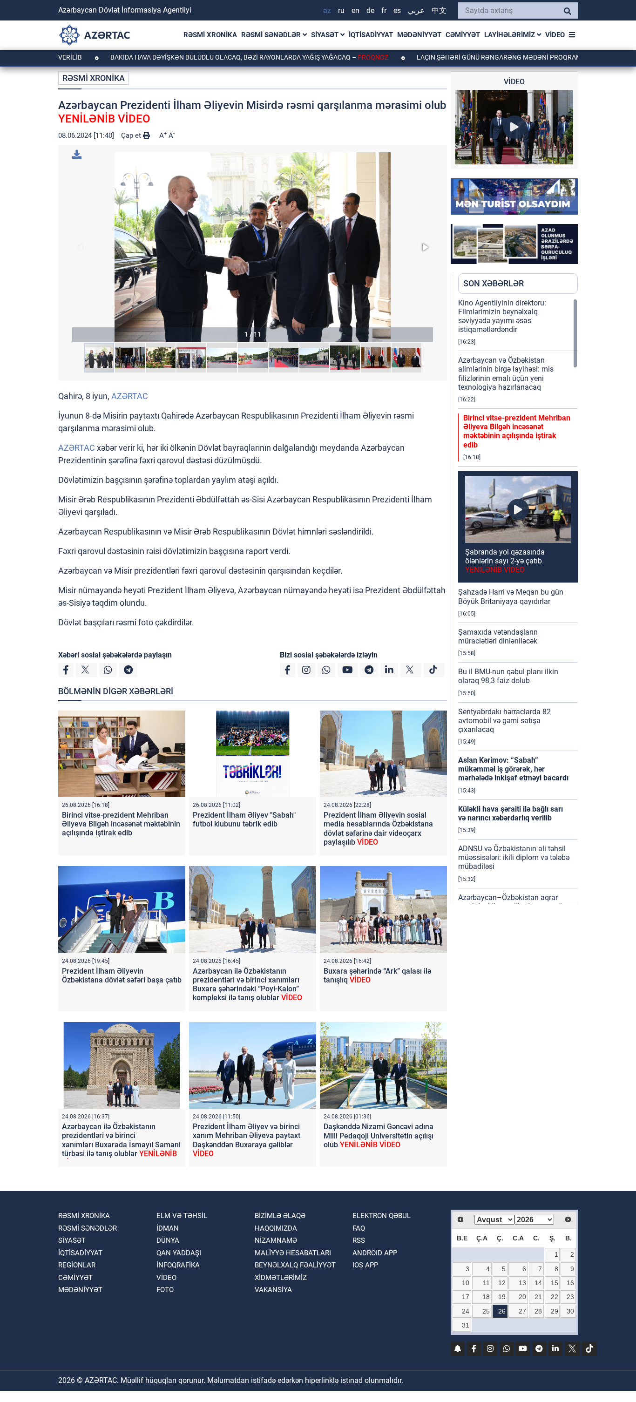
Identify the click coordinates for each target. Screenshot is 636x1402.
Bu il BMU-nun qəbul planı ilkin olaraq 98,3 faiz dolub (508, 676)
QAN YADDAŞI (178, 1253)
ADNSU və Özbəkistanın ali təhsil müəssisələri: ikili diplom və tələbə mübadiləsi (513, 857)
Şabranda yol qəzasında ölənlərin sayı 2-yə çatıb (505, 561)
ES (397, 10)
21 (538, 1296)
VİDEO (555, 35)
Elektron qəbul (381, 1216)
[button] (252, 247)
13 (522, 1283)
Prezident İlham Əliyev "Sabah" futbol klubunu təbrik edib (244, 819)
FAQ (358, 1228)
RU (341, 10)
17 (465, 1296)
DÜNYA (167, 1240)
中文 (439, 10)
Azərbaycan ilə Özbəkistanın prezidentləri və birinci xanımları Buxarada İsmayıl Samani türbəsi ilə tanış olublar (121, 1144)
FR (383, 10)
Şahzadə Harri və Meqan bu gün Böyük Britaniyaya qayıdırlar (510, 596)
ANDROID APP (374, 1253)
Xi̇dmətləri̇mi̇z (281, 1277)
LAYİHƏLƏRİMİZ (510, 35)
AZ (327, 10)
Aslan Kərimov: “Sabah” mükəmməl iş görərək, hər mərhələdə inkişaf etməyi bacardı (513, 769)
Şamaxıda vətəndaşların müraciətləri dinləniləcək (498, 636)
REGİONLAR (76, 1265)
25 (486, 1311)
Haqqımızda (276, 1228)
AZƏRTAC (129, 396)
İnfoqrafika (178, 1265)
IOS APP (365, 1265)
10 (465, 1283)
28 (538, 1311)
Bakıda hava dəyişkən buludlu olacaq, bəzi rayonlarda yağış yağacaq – (199, 57)
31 (465, 1325)
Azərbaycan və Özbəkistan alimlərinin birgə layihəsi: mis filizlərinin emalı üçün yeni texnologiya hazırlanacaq (506, 374)
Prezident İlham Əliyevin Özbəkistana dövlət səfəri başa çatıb (122, 975)
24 (465, 1311)
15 (554, 1283)
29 (554, 1311)
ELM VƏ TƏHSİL (181, 1216)
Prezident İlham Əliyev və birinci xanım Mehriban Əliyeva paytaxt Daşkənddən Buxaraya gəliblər (246, 1140)
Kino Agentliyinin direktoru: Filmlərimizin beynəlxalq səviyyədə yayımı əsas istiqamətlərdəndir (502, 316)
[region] (518, 601)
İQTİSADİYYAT (371, 35)
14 (538, 1283)
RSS (358, 1240)
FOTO (165, 1290)
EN (355, 10)
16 (570, 1283)
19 (502, 1296)
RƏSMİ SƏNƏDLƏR (272, 35)
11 (486, 1283)
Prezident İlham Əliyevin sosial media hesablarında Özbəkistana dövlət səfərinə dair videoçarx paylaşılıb (378, 829)
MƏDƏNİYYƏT (419, 35)
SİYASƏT (325, 35)
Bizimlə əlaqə (280, 1216)
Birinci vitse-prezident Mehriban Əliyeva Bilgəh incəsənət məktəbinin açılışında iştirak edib (121, 824)
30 (570, 1311)
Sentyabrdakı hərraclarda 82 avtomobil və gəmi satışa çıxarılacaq (504, 720)
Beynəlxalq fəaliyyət (295, 1265)
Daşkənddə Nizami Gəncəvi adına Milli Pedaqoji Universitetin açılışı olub (378, 1135)
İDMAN (167, 1228)
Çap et (132, 135)
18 (486, 1296)
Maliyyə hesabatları (293, 1253)
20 (522, 1296)
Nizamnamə (276, 1240)
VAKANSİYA (273, 1290)
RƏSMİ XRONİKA (210, 35)
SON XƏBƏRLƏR (493, 283)
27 (522, 1311)
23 (570, 1296)
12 (502, 1283)
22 (554, 1296)
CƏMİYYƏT (463, 35)
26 (502, 1311)
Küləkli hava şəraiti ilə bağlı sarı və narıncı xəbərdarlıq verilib (510, 813)
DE (370, 10)
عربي (416, 10)
